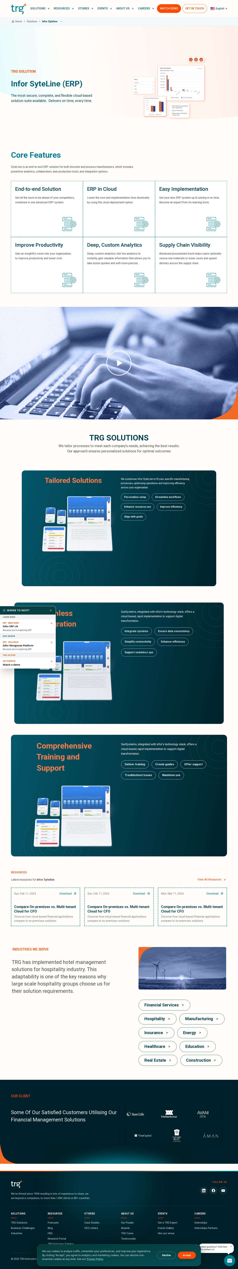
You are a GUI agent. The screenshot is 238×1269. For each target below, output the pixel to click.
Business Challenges (23, 1228)
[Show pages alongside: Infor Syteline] (61, 21)
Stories (89, 1213)
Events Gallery (166, 1228)
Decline (166, 1255)
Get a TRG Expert (167, 1222)
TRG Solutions (19, 1222)
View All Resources (209, 879)
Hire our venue (166, 1233)
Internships (200, 1222)
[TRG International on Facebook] (213, 1190)
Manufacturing (199, 1018)
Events (163, 1213)
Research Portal (57, 1238)
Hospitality (154, 1018)
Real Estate (155, 1060)
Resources (55, 1213)
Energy (189, 1032)
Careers (200, 1213)
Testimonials (128, 1238)
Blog (50, 1228)
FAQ (50, 1233)
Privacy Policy (95, 1259)
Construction (198, 1060)
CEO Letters (91, 1228)
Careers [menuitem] (144, 8)
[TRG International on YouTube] (223, 1190)
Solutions (18, 1213)
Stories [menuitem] (83, 8)
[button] (40, 8)
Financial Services (161, 1005)
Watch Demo (169, 8)
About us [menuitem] (123, 8)
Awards (125, 1228)
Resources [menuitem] (62, 8)
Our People (127, 1222)
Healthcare (154, 1046)
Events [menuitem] (103, 8)
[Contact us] (229, 1260)
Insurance (153, 1032)
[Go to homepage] (19, 8)
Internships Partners (206, 1228)
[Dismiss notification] (231, 1246)
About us (127, 1213)
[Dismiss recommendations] (51, 610)
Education (194, 1046)
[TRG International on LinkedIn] (204, 1190)
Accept (187, 1255)
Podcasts (53, 1222)
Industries (16, 1233)
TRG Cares (127, 1233)
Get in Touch (194, 8)
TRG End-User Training (60, 1243)
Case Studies (91, 1222)
